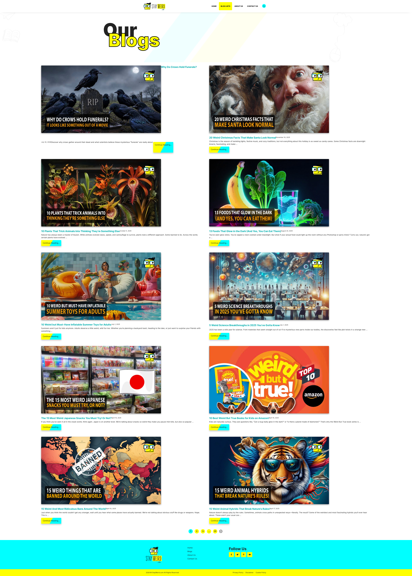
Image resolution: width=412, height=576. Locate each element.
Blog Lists (225, 6)
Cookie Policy (261, 572)
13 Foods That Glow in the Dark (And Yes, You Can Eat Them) (245, 231)
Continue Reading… (163, 145)
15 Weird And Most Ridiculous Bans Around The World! (73, 508)
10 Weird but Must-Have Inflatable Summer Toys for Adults (76, 324)
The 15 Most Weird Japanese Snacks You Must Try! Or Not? (76, 418)
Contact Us (252, 6)
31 (215, 531)
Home (214, 6)
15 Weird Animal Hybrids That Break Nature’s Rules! (239, 508)
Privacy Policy (238, 572)
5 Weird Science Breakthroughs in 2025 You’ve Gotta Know (244, 325)
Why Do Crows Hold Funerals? (179, 67)
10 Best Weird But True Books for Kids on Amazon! (239, 418)
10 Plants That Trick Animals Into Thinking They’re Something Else (80, 231)
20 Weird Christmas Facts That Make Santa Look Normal (242, 137)
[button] (264, 6)
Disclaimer (249, 572)
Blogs (189, 551)
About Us (238, 6)
